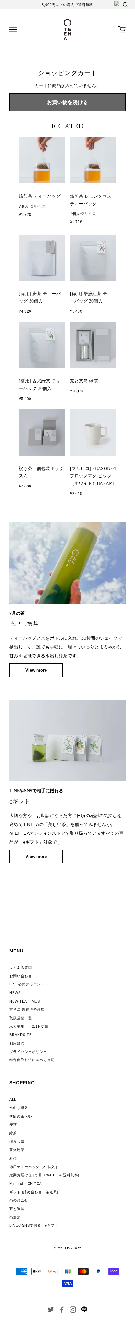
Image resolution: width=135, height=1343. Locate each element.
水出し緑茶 (18, 1108)
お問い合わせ (20, 976)
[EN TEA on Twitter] (51, 1311)
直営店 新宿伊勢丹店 (27, 1009)
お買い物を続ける (67, 102)
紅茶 (13, 1158)
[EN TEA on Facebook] (62, 1311)
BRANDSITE (20, 1035)
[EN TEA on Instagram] (73, 1311)
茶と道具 (16, 1209)
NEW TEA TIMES (24, 1001)
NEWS (15, 993)
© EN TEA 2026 (68, 1248)
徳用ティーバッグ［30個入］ (34, 1167)
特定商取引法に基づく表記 (32, 1060)
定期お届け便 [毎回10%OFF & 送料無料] (44, 1175)
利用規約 (16, 1043)
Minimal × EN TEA (25, 1183)
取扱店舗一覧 (20, 1018)
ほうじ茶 (16, 1141)
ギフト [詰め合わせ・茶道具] (33, 1192)
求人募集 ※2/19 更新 (29, 1026)
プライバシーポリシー (28, 1052)
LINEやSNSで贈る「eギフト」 (35, 1225)
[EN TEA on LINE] (84, 1311)
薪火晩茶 (16, 1150)
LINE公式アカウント (27, 984)
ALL (12, 1099)
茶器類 (15, 1217)
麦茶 (13, 1124)
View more (36, 670)
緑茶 (13, 1133)
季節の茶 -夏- (21, 1116)
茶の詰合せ (18, 1200)
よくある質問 (20, 967)
